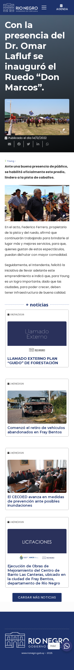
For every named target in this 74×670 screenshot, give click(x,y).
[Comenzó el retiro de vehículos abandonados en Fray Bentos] (37, 407)
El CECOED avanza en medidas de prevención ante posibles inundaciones (35, 501)
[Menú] (44, 7)
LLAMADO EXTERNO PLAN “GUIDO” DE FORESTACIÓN (32, 360)
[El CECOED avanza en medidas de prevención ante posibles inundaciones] (37, 476)
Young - (11, 161)
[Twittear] (28, 144)
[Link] (20, 7)
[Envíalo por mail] (9, 144)
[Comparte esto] (19, 144)
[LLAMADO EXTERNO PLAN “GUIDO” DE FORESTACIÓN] (37, 338)
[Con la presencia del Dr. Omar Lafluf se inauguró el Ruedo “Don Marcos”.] (37, 117)
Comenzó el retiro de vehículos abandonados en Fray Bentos (36, 430)
